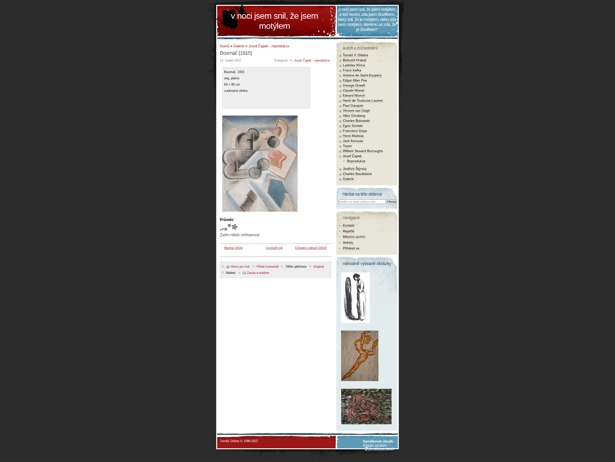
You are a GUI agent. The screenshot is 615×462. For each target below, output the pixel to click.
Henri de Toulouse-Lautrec (363, 100)
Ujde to (223, 227)
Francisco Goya (355, 131)
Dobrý (226, 227)
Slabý (221, 227)
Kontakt (348, 225)
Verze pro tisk (240, 266)
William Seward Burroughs (363, 151)
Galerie (239, 46)
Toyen (347, 146)
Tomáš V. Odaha (355, 55)
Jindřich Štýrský (355, 169)
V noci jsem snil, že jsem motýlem (274, 21)
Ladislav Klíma (354, 65)
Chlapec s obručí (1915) (311, 248)
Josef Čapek (352, 156)
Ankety (348, 242)
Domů (224, 46)
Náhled (230, 273)
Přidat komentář (268, 266)
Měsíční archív (354, 237)
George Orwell (354, 85)
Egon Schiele (353, 126)
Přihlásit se (351, 248)
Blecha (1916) (233, 248)
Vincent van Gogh (356, 110)
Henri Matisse (353, 136)
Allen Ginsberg (354, 115)
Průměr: (227, 220)
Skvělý (229, 227)
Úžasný (234, 227)
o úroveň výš (274, 248)
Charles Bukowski (356, 121)
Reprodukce (356, 161)
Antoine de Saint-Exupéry (362, 75)
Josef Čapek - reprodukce (268, 46)
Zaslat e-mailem (258, 273)
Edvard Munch (354, 95)
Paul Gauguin (353, 105)
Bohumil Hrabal (354, 60)
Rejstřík (348, 231)
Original (318, 266)
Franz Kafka (352, 70)
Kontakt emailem (375, 445)
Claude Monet (353, 90)
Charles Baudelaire (357, 174)
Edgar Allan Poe (355, 80)
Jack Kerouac (353, 141)
